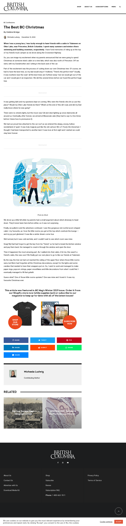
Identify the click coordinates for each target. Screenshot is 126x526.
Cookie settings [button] (106, 522)
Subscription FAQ (53, 490)
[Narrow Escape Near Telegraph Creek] (23, 412)
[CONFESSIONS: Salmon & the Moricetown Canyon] (62, 412)
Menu (114, 7)
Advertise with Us (11, 485)
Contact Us (8, 480)
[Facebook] (58, 462)
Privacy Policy (93, 475)
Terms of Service (95, 480)
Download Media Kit (12, 490)
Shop (79, 7)
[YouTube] (67, 462)
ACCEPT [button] (118, 522)
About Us (88, 7)
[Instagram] (62, 462)
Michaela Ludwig (13, 37)
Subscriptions (102, 7)
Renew (48, 485)
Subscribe (50, 480)
